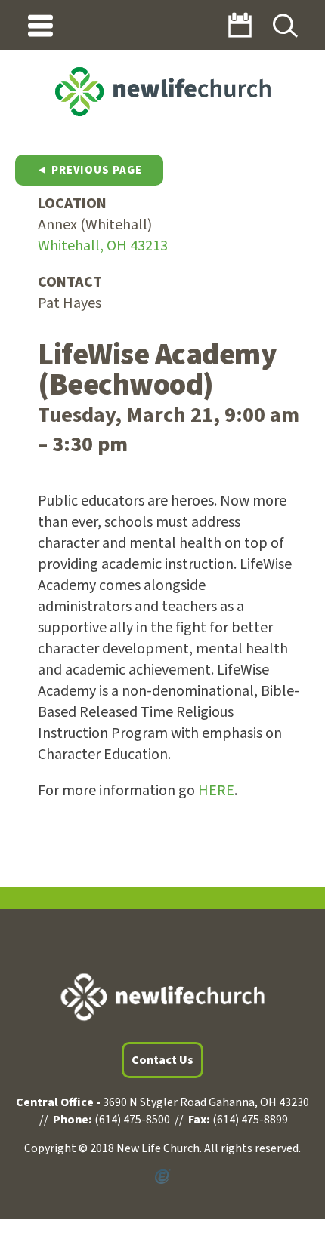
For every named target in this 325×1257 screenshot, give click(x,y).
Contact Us (162, 1060)
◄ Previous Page (89, 170)
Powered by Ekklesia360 (162, 1177)
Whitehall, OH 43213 (103, 246)
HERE (216, 790)
